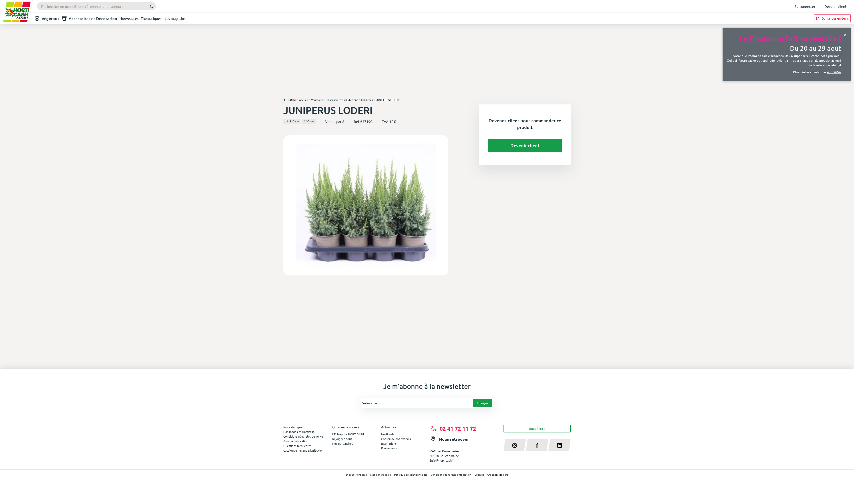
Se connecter (805, 6)
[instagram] (515, 445)
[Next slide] (443, 205)
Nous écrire (537, 428)
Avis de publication (295, 441)
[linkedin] (559, 445)
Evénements (389, 448)
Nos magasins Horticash (298, 432)
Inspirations (389, 443)
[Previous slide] (288, 205)
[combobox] (96, 6)
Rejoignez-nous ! (343, 439)
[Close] (845, 34)
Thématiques (151, 18)
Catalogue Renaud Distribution (303, 450)
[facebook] (537, 445)
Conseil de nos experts (396, 439)
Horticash (387, 434)
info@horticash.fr (442, 460)
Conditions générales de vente (303, 436)
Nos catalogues (293, 427)
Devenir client (835, 6)
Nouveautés (129, 18)
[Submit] (150, 6)
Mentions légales (380, 474)
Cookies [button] (479, 474)
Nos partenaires (342, 443)
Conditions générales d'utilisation (451, 474)
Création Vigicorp (498, 474)
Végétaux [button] (51, 18)
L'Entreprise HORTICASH (348, 434)
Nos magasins (174, 18)
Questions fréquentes (297, 446)
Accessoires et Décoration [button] (93, 18)
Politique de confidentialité (410, 474)
